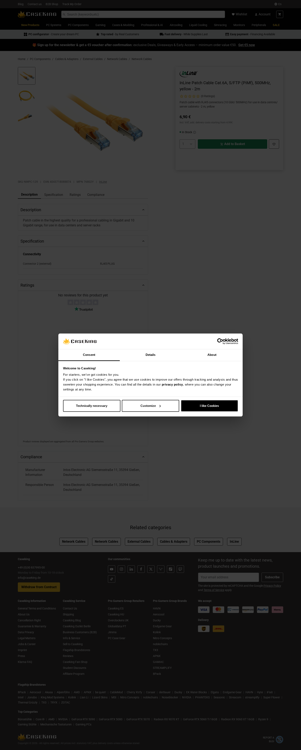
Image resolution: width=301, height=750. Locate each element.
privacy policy (172, 384)
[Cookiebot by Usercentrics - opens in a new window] (220, 341)
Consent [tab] (89, 354)
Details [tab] (151, 354)
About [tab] (211, 354)
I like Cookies (209, 405)
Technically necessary (91, 405)
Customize (148, 405)
